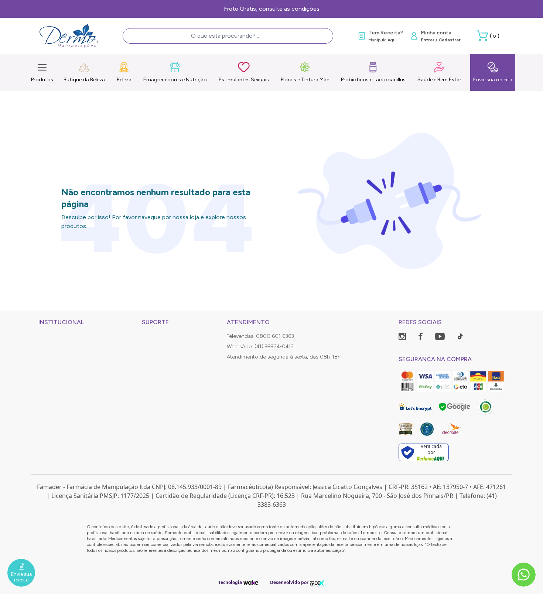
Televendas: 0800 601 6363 (260, 336)
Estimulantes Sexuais (244, 80)
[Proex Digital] (317, 582)
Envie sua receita (492, 80)
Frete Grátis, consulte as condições (272, 8)
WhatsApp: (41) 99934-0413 (260, 346)
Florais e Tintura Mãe (305, 80)
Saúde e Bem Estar (439, 80)
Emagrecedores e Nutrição (175, 80)
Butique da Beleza (84, 80)
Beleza (124, 80)
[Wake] (250, 582)
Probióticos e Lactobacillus (373, 80)
